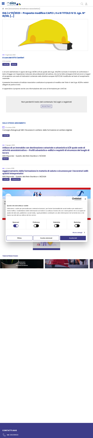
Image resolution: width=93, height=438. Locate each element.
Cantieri (6, 64)
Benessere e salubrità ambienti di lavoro (22, 263)
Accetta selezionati (46, 238)
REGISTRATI (46, 106)
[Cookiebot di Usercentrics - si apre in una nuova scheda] (73, 199)
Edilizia (14, 64)
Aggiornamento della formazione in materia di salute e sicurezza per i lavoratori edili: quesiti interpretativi (45, 172)
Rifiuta (19, 238)
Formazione (16, 179)
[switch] (36, 225)
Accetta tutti (73, 238)
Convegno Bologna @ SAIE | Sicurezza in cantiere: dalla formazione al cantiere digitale (37, 129)
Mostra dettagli (77, 232)
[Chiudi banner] (85, 199)
